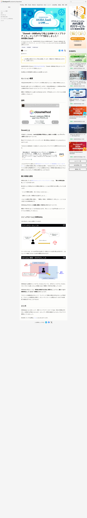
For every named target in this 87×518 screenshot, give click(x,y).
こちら (35, 317)
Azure (45, 4)
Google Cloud (40, 4)
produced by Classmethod (16, 1)
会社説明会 (54, 4)
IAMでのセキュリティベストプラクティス (41, 180)
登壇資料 (29, 47)
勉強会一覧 (77, 169)
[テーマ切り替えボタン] (85, 1)
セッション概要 (4, 11)
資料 (2, 13)
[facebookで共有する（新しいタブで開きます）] (62, 50)
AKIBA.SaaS (35, 47)
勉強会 (59, 4)
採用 (66, 4)
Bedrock (34, 4)
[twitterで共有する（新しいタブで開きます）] (65, 50)
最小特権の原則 (4, 16)
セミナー (49, 4)
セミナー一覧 (77, 161)
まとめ (2, 20)
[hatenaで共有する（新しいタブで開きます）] (59, 50)
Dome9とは (3, 14)
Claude (29, 4)
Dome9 (23, 47)
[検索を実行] (71, 1)
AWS (26, 4)
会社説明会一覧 (78, 165)
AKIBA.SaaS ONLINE (39, 66)
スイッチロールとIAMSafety (7, 18)
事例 (63, 4)
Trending (22, 4)
